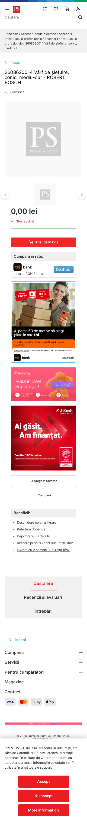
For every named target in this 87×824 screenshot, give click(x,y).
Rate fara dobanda (31, 529)
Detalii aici (63, 269)
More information (43, 810)
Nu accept (44, 795)
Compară (44, 495)
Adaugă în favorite (44, 481)
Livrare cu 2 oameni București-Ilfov (43, 550)
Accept (43, 781)
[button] (5, 194)
